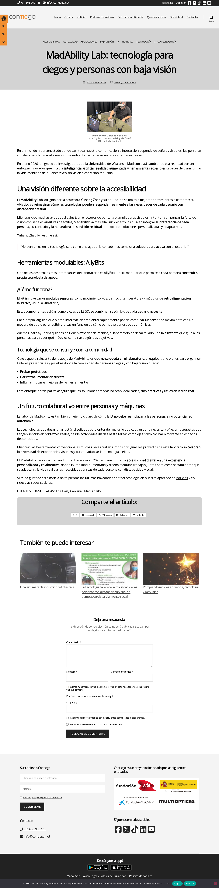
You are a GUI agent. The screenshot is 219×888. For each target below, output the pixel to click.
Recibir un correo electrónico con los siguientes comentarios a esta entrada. (107, 717)
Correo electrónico (122, 672)
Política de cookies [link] (140, 876)
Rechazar (190, 883)
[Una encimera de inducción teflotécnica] (48, 569)
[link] (4, 19)
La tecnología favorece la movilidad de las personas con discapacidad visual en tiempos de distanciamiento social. (109, 592)
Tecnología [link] (143, 41)
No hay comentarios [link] (125, 82)
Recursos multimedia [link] (130, 17)
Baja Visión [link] (107, 41)
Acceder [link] (181, 2)
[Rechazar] (215, 883)
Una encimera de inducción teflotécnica (47, 587)
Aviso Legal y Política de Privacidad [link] (104, 876)
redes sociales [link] (41, 482)
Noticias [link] (81, 17)
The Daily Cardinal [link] (69, 491)
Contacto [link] (192, 17)
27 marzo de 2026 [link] (96, 82)
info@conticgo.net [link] (57, 2)
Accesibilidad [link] (51, 41)
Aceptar (177, 883)
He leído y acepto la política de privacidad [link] (42, 797)
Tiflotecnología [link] (165, 41)
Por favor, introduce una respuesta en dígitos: (91, 696)
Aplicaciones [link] (89, 41)
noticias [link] (182, 478)
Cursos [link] (68, 17)
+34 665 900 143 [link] (30, 2)
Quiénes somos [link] (156, 17)
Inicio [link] (57, 17)
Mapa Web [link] (73, 876)
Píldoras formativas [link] (102, 17)
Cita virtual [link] (176, 17)
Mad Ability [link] (92, 491)
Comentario (73, 642)
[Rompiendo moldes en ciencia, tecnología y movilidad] (171, 569)
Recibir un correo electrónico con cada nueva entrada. (96, 724)
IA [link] (118, 41)
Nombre (71, 672)
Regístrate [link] (167, 2)
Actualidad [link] (70, 41)
